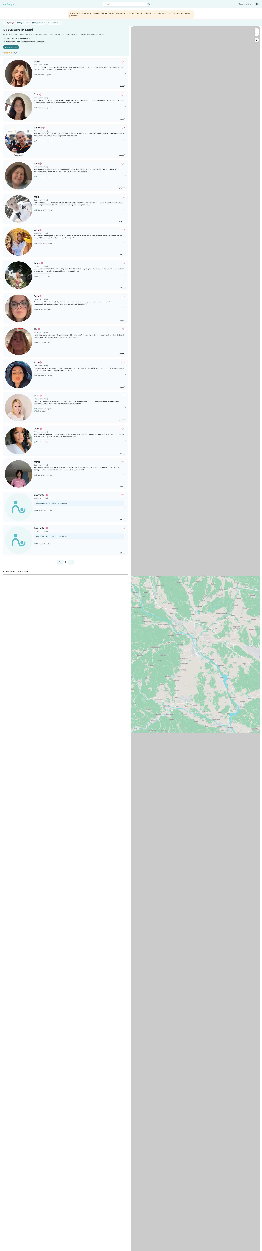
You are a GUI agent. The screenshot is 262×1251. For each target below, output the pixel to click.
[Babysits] (9, 4)
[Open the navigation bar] (257, 4)
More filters (55, 23)
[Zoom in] (257, 30)
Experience (24, 23)
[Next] (71, 562)
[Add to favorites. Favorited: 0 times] (124, 196)
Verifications (39, 23)
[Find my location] (257, 40)
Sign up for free (11, 47)
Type (10, 23)
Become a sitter (245, 4)
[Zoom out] (257, 34)
